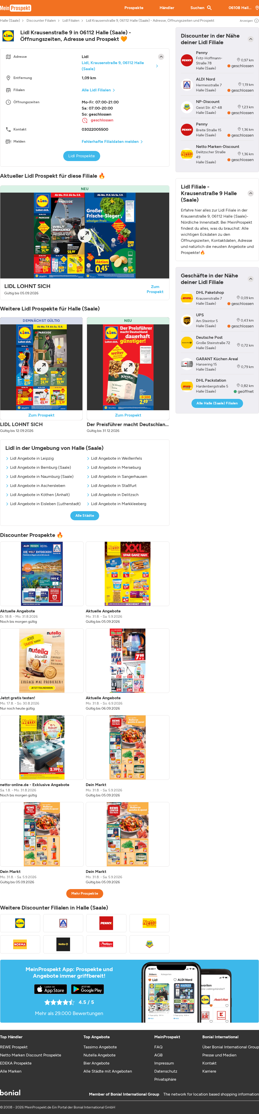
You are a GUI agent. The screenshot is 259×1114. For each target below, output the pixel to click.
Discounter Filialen (41, 20)
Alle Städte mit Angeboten (107, 1071)
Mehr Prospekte (84, 893)
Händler (167, 7)
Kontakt (209, 1063)
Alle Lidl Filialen (96, 90)
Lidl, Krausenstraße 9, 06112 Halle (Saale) (113, 65)
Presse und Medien (219, 1055)
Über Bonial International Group (230, 1047)
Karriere (209, 1071)
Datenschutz (165, 1071)
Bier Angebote (96, 1063)
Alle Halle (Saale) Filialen (217, 403)
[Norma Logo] (20, 944)
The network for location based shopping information (211, 1094)
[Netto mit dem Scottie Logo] (63, 944)
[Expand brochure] (84, 235)
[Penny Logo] (106, 923)
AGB (158, 1055)
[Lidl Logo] (20, 923)
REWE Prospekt (14, 1047)
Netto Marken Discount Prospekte (30, 1055)
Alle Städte (84, 515)
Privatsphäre (165, 1079)
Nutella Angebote (99, 1055)
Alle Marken (10, 1071)
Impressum (164, 1063)
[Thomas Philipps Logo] (106, 944)
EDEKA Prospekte (16, 1063)
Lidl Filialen (70, 20)
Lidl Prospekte (81, 155)
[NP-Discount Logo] (150, 944)
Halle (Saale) (10, 20)
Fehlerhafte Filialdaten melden (110, 141)
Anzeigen (246, 20)
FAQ (158, 1047)
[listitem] (42, 582)
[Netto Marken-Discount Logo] (150, 923)
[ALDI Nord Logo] (63, 923)
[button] (84, 242)
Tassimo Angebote (100, 1047)
